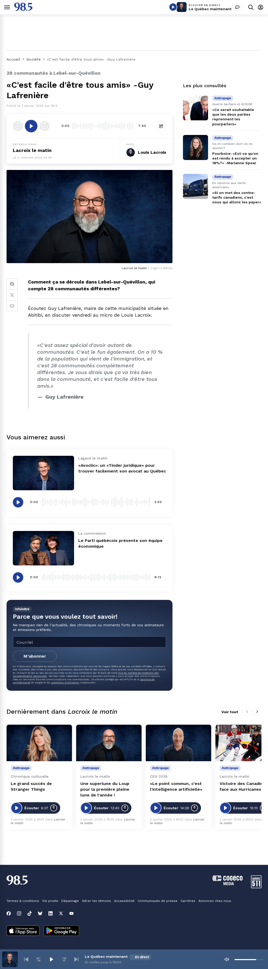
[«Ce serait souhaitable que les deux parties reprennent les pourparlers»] (195, 107)
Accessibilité (124, 901)
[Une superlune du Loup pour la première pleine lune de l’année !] (109, 743)
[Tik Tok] (29, 913)
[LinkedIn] (50, 913)
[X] (61, 913)
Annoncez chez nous (214, 901)
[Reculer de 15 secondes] (18, 126)
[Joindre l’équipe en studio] (237, 7)
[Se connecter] (260, 7)
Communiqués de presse (157, 901)
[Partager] (161, 126)
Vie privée (50, 901)
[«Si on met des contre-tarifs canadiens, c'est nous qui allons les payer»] (195, 186)
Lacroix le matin (32, 150)
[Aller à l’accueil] (23, 9)
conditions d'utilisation (65, 682)
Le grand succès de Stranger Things (31, 786)
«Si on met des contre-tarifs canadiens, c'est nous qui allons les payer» (236, 197)
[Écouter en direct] (173, 7)
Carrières (188, 901)
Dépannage (70, 901)
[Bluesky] (40, 913)
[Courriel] (12, 305)
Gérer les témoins (96, 901)
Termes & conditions (23, 901)
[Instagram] (19, 913)
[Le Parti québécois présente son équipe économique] (43, 548)
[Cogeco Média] (228, 883)
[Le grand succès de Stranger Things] (39, 743)
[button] (26, 959)
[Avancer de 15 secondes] (44, 126)
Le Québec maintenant (210, 9)
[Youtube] (71, 913)
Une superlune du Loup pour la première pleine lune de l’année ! (104, 789)
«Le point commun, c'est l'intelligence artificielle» (176, 786)
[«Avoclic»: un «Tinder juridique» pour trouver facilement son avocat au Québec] (43, 473)
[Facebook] (12, 284)
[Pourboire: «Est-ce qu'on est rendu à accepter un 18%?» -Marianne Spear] (195, 147)
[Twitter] (12, 294)
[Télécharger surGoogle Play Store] (61, 931)
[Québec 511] (256, 886)
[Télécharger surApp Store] (23, 931)
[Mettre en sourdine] (226, 959)
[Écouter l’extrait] (31, 126)
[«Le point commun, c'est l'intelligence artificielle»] (178, 743)
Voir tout (229, 712)
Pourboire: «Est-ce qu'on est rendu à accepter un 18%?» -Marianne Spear (235, 158)
